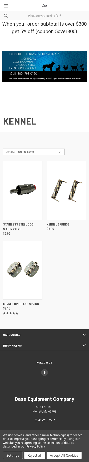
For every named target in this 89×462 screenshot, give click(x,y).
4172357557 (46, 420)
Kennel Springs (58, 224)
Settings (12, 455)
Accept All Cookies (64, 455)
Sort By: (10, 151)
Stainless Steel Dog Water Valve (18, 227)
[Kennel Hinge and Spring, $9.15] (23, 270)
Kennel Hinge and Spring (21, 304)
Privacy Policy (35, 446)
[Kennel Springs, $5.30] (66, 190)
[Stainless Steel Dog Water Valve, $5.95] (23, 190)
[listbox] (39, 152)
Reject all (35, 455)
